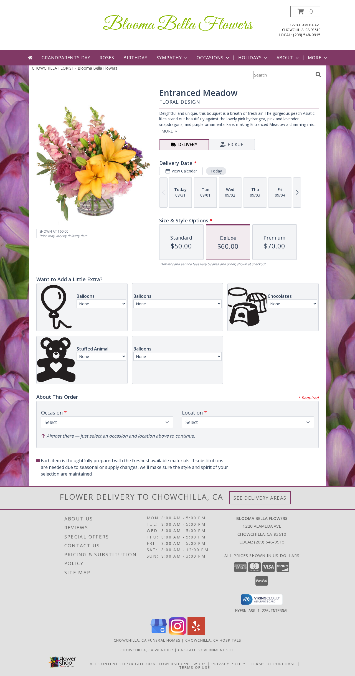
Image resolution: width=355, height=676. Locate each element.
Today (216, 171)
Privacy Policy (229, 663)
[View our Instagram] (177, 633)
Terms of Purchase (273, 663)
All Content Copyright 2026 (122, 663)
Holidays (250, 58)
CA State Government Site (206, 649)
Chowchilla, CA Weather (146, 649)
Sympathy (169, 58)
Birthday (135, 58)
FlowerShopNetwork (181, 663)
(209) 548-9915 (306, 34)
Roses (107, 58)
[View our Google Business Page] (159, 633)
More (314, 58)
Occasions (210, 58)
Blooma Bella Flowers (177, 25)
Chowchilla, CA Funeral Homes (147, 640)
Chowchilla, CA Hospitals (213, 640)
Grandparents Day (66, 58)
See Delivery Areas (260, 498)
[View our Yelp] (196, 633)
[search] (318, 75)
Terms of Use (194, 667)
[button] (305, 11)
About (285, 58)
